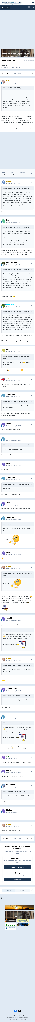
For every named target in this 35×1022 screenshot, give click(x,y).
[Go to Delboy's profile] (3, 82)
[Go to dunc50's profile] (3, 425)
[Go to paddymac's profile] (3, 306)
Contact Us (14, 1015)
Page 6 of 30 (17, 73)
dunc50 (5, 65)
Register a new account (17, 867)
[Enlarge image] (14, 296)
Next (28, 73)
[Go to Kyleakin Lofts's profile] (3, 264)
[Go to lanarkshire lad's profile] (3, 786)
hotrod (8, 220)
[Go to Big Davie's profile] (3, 771)
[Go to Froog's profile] (3, 182)
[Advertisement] (17, 28)
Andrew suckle (11, 689)
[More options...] (32, 82)
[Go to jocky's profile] (3, 350)
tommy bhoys (11, 394)
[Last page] (32, 73)
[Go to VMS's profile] (3, 379)
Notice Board (17, 67)
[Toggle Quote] (4, 88)
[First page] (2, 73)
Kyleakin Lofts (11, 263)
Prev (6, 73)
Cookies (21, 1015)
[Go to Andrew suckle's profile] (3, 690)
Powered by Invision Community (17, 1019)
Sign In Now (17, 879)
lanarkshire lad (11, 785)
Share (9, 890)
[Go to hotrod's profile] (3, 221)
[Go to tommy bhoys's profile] (3, 395)
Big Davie (9, 770)
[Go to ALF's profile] (3, 757)
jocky (8, 349)
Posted (13, 83)
